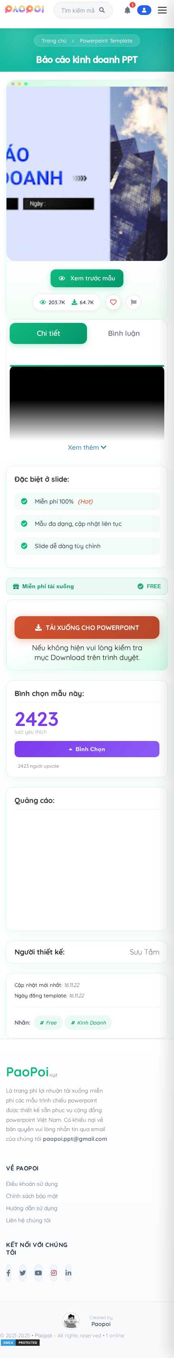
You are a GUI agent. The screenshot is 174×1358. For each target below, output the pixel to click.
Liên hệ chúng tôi (28, 1220)
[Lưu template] (113, 302)
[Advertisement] (87, 877)
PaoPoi (31, 1071)
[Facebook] (8, 1272)
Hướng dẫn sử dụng (31, 1208)
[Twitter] (22, 1272)
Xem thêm (84, 447)
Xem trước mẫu (92, 278)
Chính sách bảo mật (32, 1196)
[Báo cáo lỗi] (133, 302)
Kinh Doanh (91, 1022)
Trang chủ (54, 40)
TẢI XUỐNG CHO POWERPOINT (92, 627)
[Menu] (162, 10)
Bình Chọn (90, 749)
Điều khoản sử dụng (32, 1183)
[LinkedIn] (68, 1272)
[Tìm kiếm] (102, 10)
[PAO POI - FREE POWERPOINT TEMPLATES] (24, 10)
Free (51, 1022)
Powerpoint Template (106, 40)
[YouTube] (38, 1272)
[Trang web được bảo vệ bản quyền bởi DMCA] (20, 1344)
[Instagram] (54, 1272)
